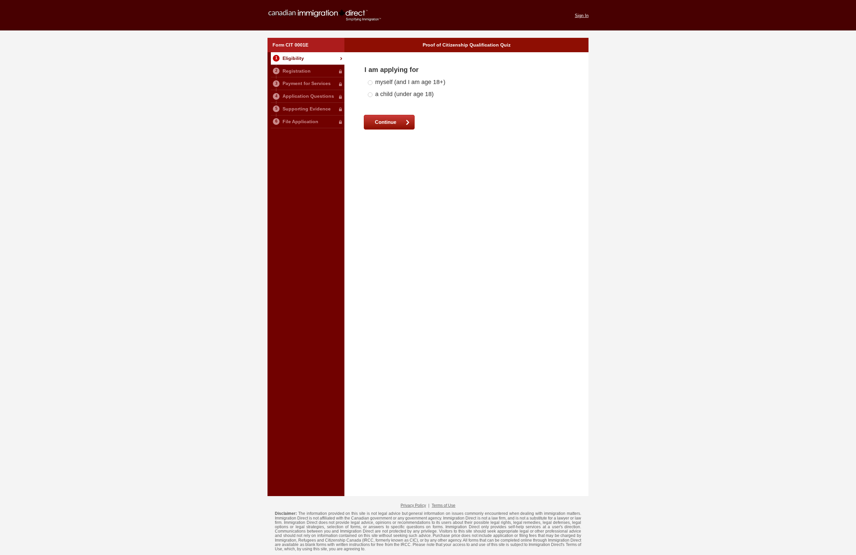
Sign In (581, 15)
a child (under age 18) (404, 94)
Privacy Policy (413, 505)
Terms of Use (443, 505)
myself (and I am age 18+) (410, 82)
